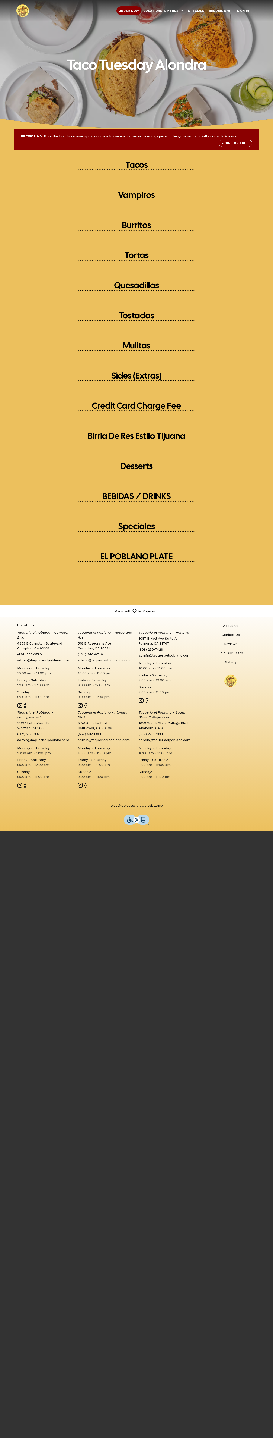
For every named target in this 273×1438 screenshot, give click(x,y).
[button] (163, 10)
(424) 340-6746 (90, 654)
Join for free (235, 143)
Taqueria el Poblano (231, 680)
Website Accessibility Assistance (136, 805)
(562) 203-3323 (29, 734)
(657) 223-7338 (151, 734)
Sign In (243, 10)
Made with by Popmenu (81, 611)
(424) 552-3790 (29, 654)
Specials (196, 10)
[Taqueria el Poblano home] (22, 10)
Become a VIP (221, 10)
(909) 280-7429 (151, 649)
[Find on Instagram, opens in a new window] (19, 706)
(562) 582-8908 (90, 734)
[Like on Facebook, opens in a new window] (25, 706)
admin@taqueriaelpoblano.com (43, 660)
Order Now (129, 10)
